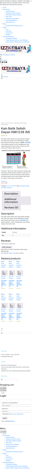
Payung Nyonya (10, 22)
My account (9, 33)
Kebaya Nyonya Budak (12, 18)
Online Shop (6, 9)
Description (11, 193)
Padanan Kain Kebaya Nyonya (14, 25)
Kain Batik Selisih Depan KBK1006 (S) (19, 283)
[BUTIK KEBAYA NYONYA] (16, 69)
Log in (4, 418)
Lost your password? (17, 414)
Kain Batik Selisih (24, 186)
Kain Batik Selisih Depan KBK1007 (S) (4, 316)
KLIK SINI (22, 220)
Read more (3, 273)
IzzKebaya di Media (11, 38)
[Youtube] (19, 346)
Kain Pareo (9, 16)
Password (5, 408)
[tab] (11, 193)
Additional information (11, 200)
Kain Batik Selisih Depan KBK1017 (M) (19, 316)
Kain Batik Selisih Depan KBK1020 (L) (11, 283)
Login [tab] (2, 393)
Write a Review (6, 247)
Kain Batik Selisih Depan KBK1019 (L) (4, 283)
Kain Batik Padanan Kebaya (13, 15)
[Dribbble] (15, 346)
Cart (7, 29)
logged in (11, 253)
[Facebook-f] (3, 346)
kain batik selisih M (6, 187)
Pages (4, 27)
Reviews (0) (11, 207)
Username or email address (10, 402)
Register (12, 421)
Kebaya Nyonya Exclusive (13, 13)
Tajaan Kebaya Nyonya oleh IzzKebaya (17, 40)
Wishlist (8, 34)
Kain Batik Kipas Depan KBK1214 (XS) (11, 316)
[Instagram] (7, 346)
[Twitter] (11, 346)
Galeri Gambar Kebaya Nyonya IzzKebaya (17, 42)
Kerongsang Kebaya (11, 20)
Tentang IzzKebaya (8, 36)
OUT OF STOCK (9, 123)
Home (4, 7)
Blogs (4, 24)
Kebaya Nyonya (10, 11)
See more (3, 181)
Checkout (8, 31)
